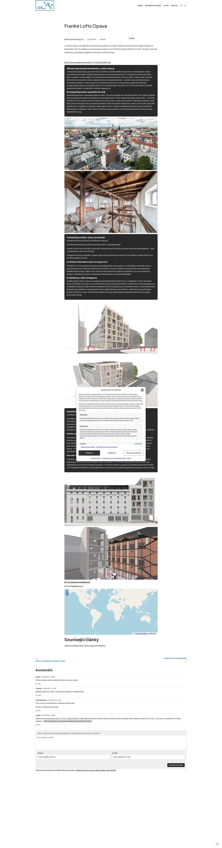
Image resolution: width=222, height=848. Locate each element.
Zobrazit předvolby (133, 453)
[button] (142, 390)
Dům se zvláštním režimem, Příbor (50, 661)
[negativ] (39, 683)
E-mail (114, 753)
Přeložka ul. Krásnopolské (175, 658)
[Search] (181, 5)
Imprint (129, 458)
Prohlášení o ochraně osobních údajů (114, 458)
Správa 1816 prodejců (88, 447)
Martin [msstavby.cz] (73, 39)
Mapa (140, 5)
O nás (166, 5)
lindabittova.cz (77, 586)
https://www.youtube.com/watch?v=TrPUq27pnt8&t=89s (87, 62)
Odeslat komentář (176, 765)
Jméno (40, 753)
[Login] (185, 5)
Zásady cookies (96, 458)
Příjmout (89, 453)
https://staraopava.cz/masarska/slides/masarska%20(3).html (67, 721)
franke (131, 38)
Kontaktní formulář (153, 5)
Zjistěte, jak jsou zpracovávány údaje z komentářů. (96, 770)
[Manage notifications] (217, 844)
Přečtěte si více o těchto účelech (106, 447)
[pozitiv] (36, 683)
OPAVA (103, 39)
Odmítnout (112, 453)
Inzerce (174, 5)
